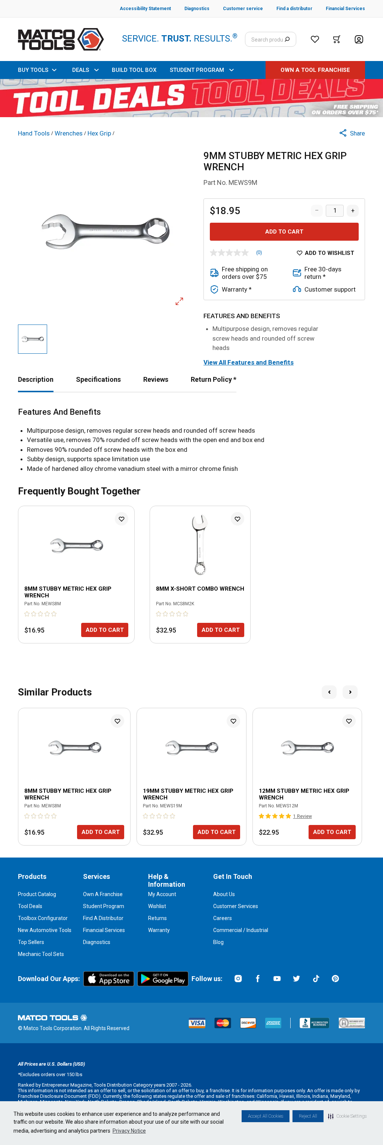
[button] (347, 1116)
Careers (222, 918)
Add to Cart (284, 231)
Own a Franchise (103, 894)
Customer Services (235, 906)
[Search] (287, 39)
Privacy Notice (129, 1131)
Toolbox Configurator (43, 918)
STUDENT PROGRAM (197, 70)
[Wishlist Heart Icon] (121, 519)
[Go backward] (329, 692)
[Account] (359, 39)
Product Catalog (37, 894)
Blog (218, 942)
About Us (224, 894)
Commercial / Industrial (240, 930)
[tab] (35, 379)
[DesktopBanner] (191, 98)
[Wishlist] (314, 39)
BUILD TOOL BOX (134, 70)
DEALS (80, 70)
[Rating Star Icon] (27, 614)
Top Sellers (31, 942)
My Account (162, 894)
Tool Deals (30, 906)
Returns (157, 918)
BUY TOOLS (33, 70)
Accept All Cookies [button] (265, 1116)
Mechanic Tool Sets (41, 954)
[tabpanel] (191, 440)
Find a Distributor (103, 918)
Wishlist (157, 906)
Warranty (159, 930)
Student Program (103, 906)
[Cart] (336, 39)
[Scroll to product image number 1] (32, 339)
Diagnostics (96, 942)
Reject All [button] (308, 1116)
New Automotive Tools (44, 930)
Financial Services (104, 930)
